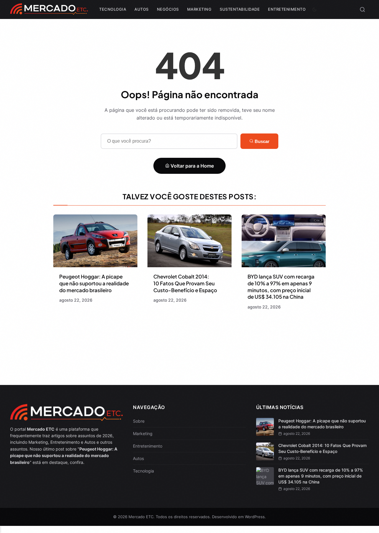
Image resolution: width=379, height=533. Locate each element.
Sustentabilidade (240, 9)
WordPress (255, 516)
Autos (141, 9)
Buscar (261, 141)
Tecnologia (112, 9)
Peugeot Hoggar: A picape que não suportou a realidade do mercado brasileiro (94, 283)
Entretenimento (287, 9)
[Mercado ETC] (49, 12)
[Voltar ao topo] (0, 529)
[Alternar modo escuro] (314, 9)
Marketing (199, 9)
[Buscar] (362, 9)
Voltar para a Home (191, 166)
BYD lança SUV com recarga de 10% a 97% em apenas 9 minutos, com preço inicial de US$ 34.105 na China (281, 286)
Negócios (168, 9)
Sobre (138, 421)
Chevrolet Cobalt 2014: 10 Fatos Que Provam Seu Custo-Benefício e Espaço (185, 283)
